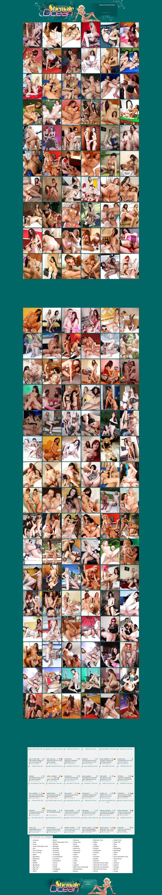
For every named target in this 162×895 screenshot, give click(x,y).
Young (116, 871)
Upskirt (116, 865)
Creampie (56, 854)
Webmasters (88, 884)
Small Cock (118, 840)
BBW (34, 861)
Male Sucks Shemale (80, 867)
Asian (35, 844)
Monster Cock (98, 840)
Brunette (56, 850)
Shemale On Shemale (101, 867)
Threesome (117, 859)
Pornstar (96, 857)
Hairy (75, 844)
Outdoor (96, 846)
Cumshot (56, 859)
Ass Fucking (37, 850)
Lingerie (76, 865)
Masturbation (77, 869)
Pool (94, 854)
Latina (75, 861)
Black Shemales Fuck (60, 842)
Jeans (75, 854)
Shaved (96, 861)
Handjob (76, 846)
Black (55, 840)
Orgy (95, 844)
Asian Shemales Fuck (40, 846)
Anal (34, 842)
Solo (115, 844)
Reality (95, 859)
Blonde (55, 844)
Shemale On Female (100, 865)
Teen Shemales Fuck (121, 857)
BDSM (35, 863)
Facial (55, 865)
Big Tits (35, 869)
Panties (96, 848)
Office (95, 842)
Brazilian (56, 848)
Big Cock (36, 867)
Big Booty (36, 865)
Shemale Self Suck (100, 869)
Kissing (75, 857)
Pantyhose (97, 850)
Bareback (36, 857)
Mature (75, 871)
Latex (75, 859)
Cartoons (56, 852)
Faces (55, 863)
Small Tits (117, 842)
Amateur (36, 840)
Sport (115, 846)
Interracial (76, 850)
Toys (115, 861)
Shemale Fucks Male (100, 863)
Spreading (117, 848)
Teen (115, 854)
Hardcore (76, 848)
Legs (75, 863)
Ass (34, 848)
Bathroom (36, 859)
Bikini (35, 871)
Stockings (117, 850)
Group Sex (77, 842)
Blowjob (55, 846)
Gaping (55, 871)
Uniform (116, 863)
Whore (116, 869)
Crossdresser (58, 857)
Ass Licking (37, 852)
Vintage (116, 867)
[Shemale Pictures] (45, 12)
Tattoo (116, 852)
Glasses (76, 840)
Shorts (95, 871)
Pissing (96, 852)
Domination (57, 861)
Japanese (76, 852)
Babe (34, 854)
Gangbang (56, 869)
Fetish (55, 867)
